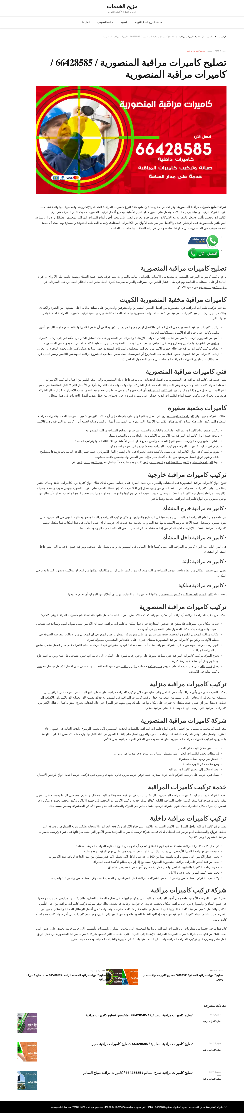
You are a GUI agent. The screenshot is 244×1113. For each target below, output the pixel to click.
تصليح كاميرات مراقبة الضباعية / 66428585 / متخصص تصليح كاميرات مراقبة (139, 1015)
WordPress (79, 1106)
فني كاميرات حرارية (90, 462)
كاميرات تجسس (169, 594)
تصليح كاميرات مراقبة (196, 51)
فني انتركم (205, 775)
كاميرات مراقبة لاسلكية (198, 594)
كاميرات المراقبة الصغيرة (178, 416)
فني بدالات (155, 666)
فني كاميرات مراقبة (160, 390)
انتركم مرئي (129, 775)
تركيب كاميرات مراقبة (212, 287)
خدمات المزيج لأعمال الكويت (148, 22)
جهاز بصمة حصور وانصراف (80, 878)
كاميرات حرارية (153, 462)
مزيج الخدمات (122, 6)
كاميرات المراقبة (178, 934)
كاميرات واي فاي (202, 462)
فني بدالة (206, 666)
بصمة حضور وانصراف (182, 878)
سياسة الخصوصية (105, 22)
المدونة (124, 22)
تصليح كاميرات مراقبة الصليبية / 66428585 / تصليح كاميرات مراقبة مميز (142, 1044)
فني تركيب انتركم (84, 775)
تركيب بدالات (129, 666)
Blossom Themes (113, 1106)
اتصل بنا (85, 22)
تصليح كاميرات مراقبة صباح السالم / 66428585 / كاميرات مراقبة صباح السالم (138, 1073)
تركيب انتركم (183, 775)
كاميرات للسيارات (177, 462)
